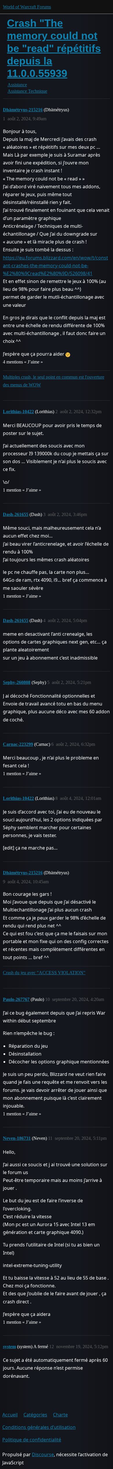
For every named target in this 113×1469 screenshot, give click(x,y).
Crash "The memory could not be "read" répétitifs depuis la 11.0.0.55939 (54, 48)
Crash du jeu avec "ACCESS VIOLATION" (44, 972)
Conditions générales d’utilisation (39, 1427)
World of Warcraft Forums (27, 6)
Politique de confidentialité (31, 1439)
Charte (60, 1414)
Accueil (10, 1414)
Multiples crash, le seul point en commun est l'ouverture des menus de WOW (53, 381)
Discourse (43, 1454)
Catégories (35, 1414)
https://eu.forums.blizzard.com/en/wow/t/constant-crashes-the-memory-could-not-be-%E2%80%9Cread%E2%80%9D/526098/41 (55, 266)
